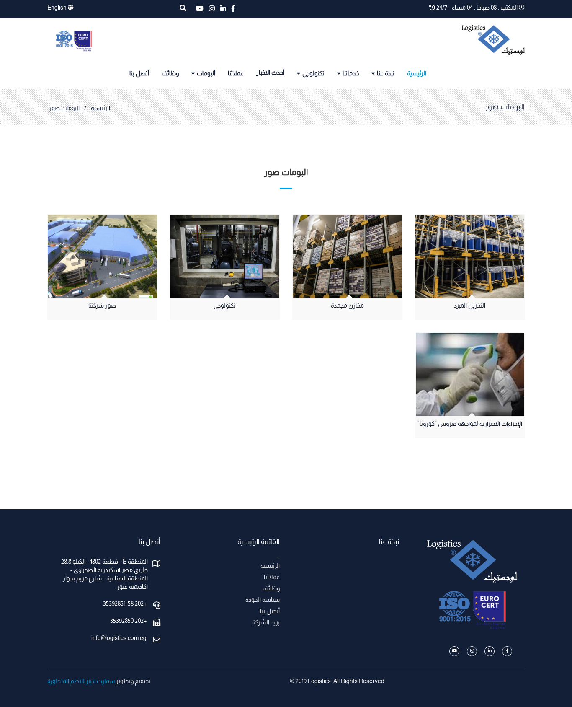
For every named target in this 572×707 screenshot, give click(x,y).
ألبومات (206, 74)
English (57, 8)
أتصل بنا (139, 74)
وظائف (170, 74)
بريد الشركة (266, 623)
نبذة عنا (385, 74)
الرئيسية (416, 74)
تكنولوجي (313, 74)
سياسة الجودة (262, 600)
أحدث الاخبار (270, 73)
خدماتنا (351, 74)
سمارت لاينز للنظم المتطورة (81, 681)
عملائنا (236, 74)
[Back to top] (548, 683)
